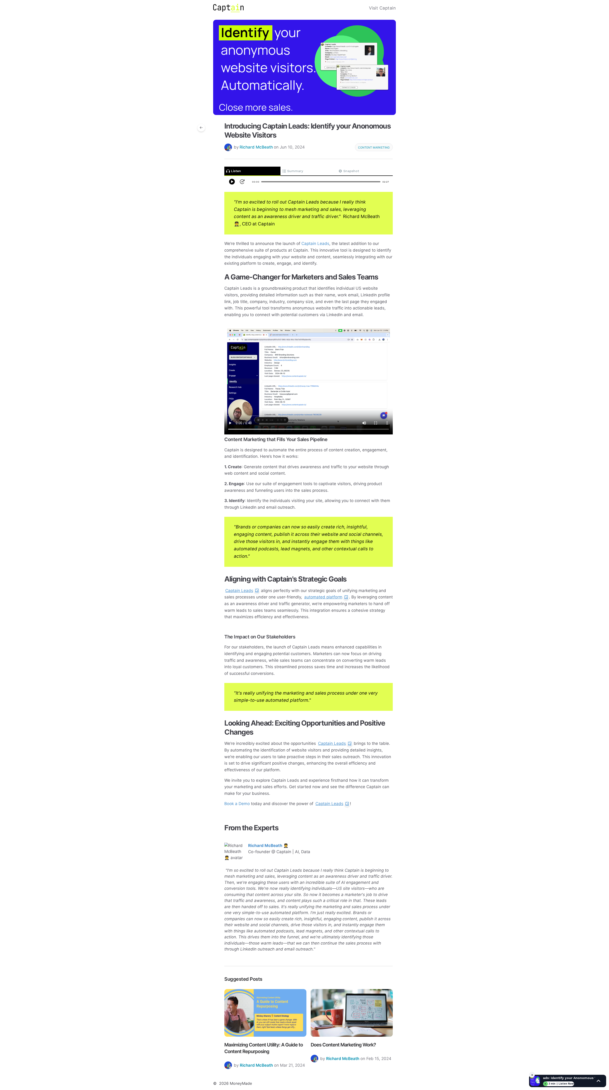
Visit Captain (382, 7)
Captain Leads (315, 243)
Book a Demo (237, 803)
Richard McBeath (256, 147)
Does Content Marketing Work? (343, 1045)
